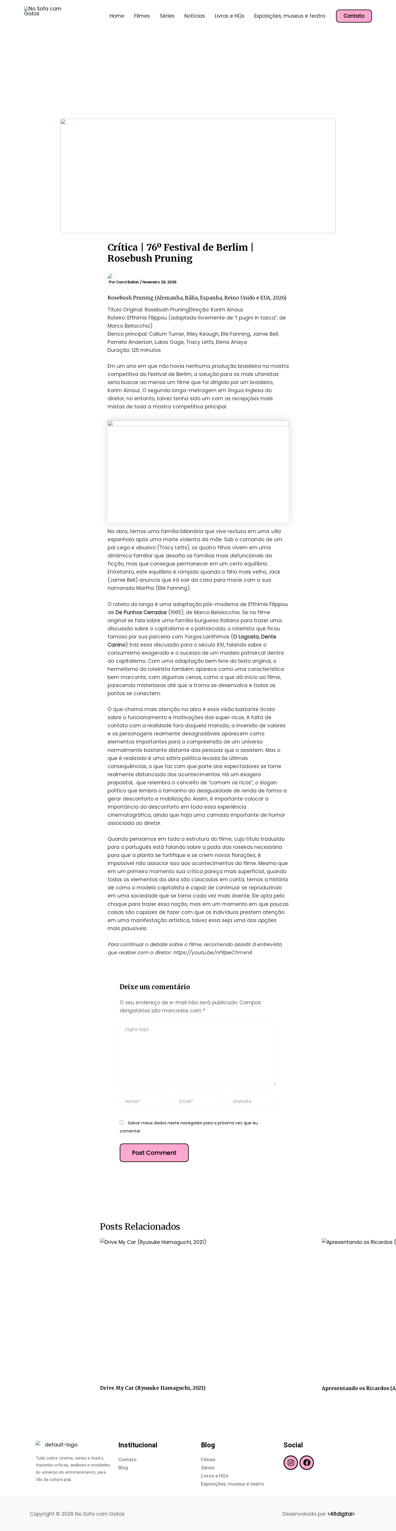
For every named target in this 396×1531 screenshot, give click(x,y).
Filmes (142, 15)
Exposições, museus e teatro (289, 15)
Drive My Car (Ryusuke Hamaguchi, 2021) (153, 1388)
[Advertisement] (198, 75)
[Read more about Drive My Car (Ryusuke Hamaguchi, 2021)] (207, 1309)
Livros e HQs (229, 15)
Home (117, 15)
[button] (354, 16)
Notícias (194, 15)
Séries (167, 15)
